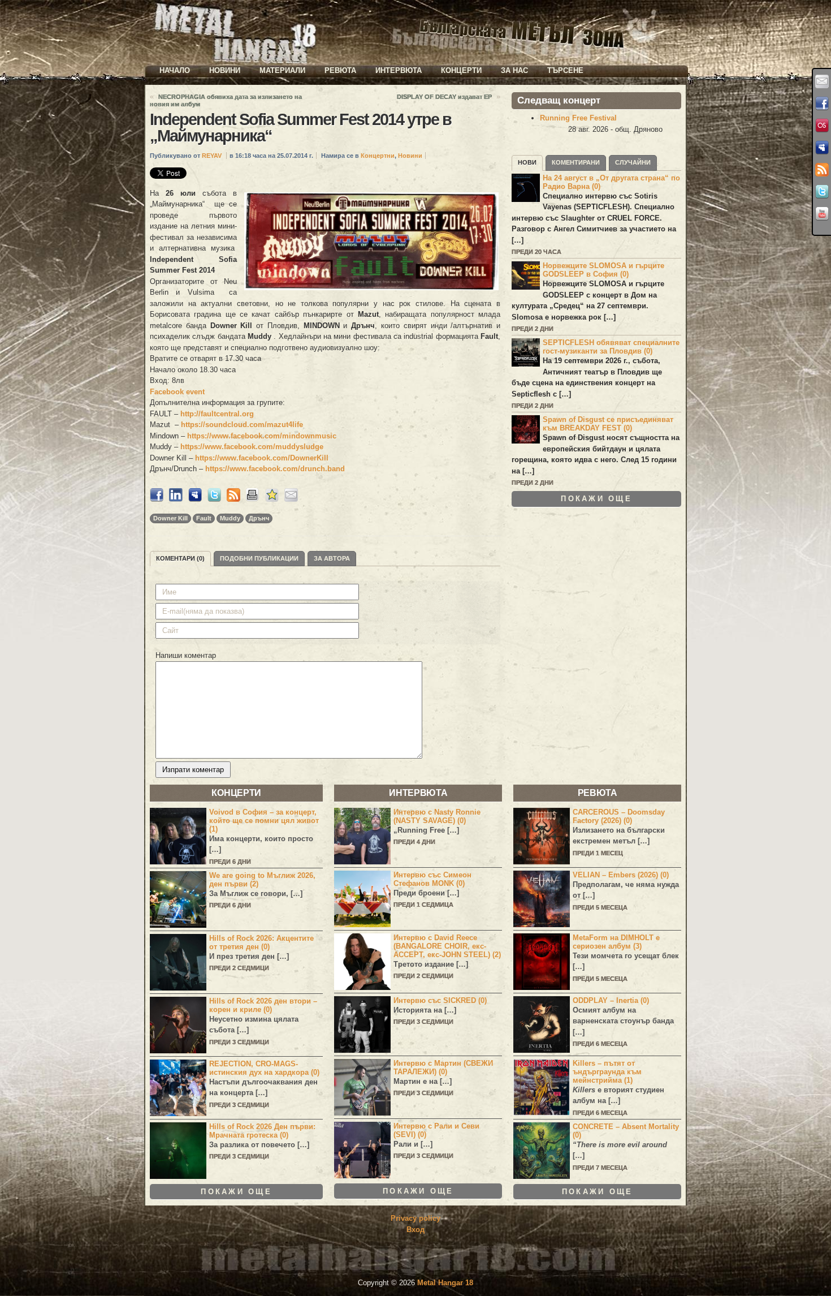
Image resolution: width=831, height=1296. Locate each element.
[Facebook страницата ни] (822, 103)
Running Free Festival (578, 118)
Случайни (633, 162)
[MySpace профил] (822, 147)
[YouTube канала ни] (822, 214)
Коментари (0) (180, 558)
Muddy (230, 518)
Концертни (378, 155)
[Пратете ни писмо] (822, 81)
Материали (282, 70)
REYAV (212, 155)
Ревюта (340, 70)
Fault (203, 518)
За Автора (332, 558)
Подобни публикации (259, 558)
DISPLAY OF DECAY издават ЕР (444, 96)
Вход (415, 1229)
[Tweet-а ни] (822, 192)
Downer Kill (170, 518)
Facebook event (177, 391)
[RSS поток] (822, 169)
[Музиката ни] (822, 125)
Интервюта (398, 70)
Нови (527, 162)
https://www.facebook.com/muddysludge (251, 446)
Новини (224, 70)
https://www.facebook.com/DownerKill (261, 458)
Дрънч (259, 518)
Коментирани (576, 162)
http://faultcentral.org (217, 414)
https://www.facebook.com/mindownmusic (261, 436)
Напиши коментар (185, 655)
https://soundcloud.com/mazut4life (242, 424)
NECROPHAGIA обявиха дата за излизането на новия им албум (226, 100)
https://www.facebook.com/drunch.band (275, 468)
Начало (174, 70)
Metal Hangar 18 (445, 1282)
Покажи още (596, 498)
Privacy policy (415, 1218)
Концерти (461, 70)
